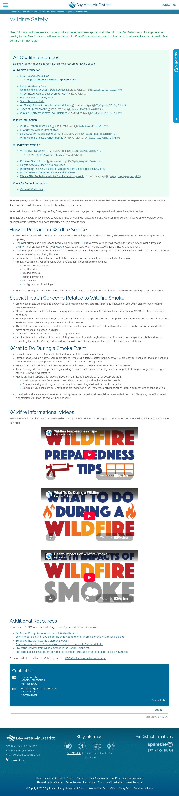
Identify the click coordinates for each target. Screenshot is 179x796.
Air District (14, 11)
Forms (101, 782)
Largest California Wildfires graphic (40, 134)
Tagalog (95, 90)
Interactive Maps (134, 782)
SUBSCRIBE (74, 753)
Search (70, 778)
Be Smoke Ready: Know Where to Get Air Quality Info (46, 633)
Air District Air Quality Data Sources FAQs (43, 94)
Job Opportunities (114, 782)
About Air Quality (30, 11)
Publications (89, 782)
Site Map (115, 778)
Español (113, 90)
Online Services (73, 782)
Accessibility (95, 788)
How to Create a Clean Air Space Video (42, 165)
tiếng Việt (104, 90)
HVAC (59, 247)
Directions (18, 760)
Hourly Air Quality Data (33, 86)
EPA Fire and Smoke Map (34, 76)
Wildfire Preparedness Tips (35, 126)
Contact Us (169, 5)
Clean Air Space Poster (33, 161)
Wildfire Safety (81, 11)
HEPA (84, 243)
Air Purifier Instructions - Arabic (44, 155)
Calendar (58, 782)
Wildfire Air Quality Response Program (56, 11)
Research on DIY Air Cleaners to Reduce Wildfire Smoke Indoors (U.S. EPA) (63, 169)
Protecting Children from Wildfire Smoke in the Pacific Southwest (52, 648)
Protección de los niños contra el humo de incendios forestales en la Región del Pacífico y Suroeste (72, 652)
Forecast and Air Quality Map (36, 98)
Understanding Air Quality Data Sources (42, 90)
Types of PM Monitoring (33, 109)
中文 (120, 90)
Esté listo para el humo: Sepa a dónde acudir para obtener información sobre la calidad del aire (70, 637)
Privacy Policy (125, 788)
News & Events (44, 782)
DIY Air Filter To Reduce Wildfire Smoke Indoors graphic (52, 176)
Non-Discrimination (99, 778)
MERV (21, 247)
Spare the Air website (32, 101)
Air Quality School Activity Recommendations (45, 105)
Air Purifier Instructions (33, 151)
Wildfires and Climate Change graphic (41, 138)
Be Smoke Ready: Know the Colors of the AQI (41, 641)
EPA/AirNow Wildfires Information (39, 130)
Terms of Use (109, 788)
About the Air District (54, 778)
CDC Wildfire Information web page (85, 658)
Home (39, 778)
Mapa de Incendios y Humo (42, 80)
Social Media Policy (143, 788)
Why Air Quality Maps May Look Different (43, 113)
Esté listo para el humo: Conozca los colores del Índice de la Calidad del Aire (59, 644)
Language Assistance (132, 778)
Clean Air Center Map (32, 189)
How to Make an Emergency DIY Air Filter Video (47, 172)
